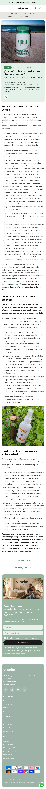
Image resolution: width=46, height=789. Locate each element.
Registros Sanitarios (9, 728)
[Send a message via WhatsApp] (42, 785)
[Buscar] (10, 8)
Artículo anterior (24, 560)
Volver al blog (23, 564)
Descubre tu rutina (9, 731)
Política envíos (7, 754)
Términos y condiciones (10, 748)
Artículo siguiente (21, 568)
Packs (5, 701)
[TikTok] (24, 689)
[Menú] (5, 8)
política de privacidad (29, 638)
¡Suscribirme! (23, 643)
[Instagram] (12, 689)
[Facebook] (5, 689)
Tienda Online (7, 704)
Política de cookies (8, 758)
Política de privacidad (9, 744)
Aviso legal (6, 741)
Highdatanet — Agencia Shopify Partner (30, 782)
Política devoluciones (9, 751)
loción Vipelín (16, 284)
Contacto (6, 721)
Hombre (5, 708)
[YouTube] (18, 689)
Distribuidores (7, 724)
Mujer (5, 711)
